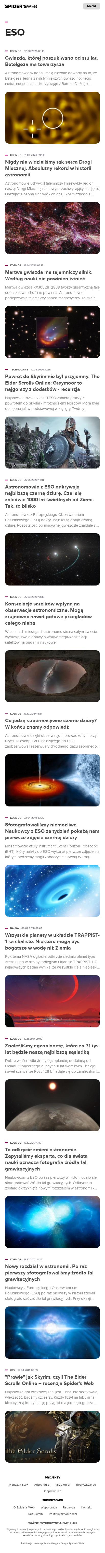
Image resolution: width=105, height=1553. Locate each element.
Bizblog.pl (63, 1484)
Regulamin (35, 1514)
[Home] (21, 6)
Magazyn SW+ (18, 1484)
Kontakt (86, 1507)
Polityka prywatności (63, 1514)
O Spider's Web (24, 1507)
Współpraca (49, 1507)
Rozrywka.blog (86, 1484)
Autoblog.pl (42, 1484)
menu (91, 6)
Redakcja (69, 1507)
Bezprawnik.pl (52, 1491)
